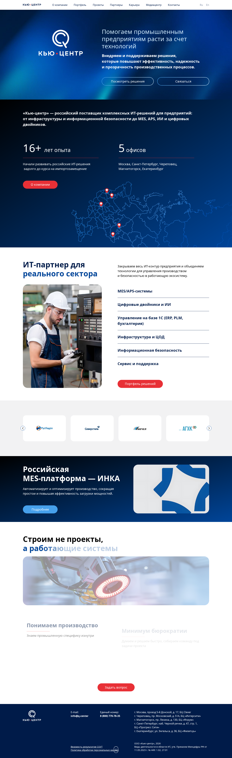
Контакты (174, 5)
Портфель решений (140, 384)
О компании (59, 5)
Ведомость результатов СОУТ (87, 746)
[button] (23, 428)
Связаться (183, 81)
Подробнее (40, 509)
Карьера (134, 5)
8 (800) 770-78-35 (110, 716)
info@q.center (79, 716)
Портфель (80, 5)
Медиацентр (154, 5)
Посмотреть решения (128, 81)
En (207, 5)
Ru (201, 5)
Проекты (98, 5)
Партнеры (116, 5)
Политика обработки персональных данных (95, 750)
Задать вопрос (116, 687)
